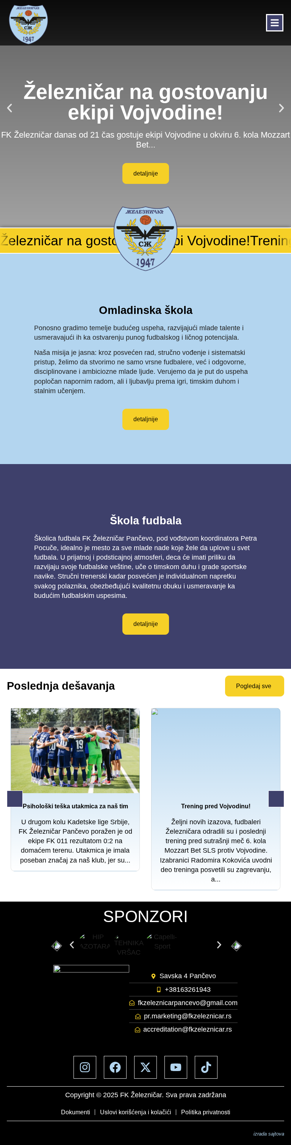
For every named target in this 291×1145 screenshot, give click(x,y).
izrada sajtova (268, 1134)
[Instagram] (85, 1067)
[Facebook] (115, 1067)
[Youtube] (175, 1067)
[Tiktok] (206, 1067)
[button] (9, 108)
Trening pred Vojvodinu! (215, 806)
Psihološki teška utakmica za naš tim (75, 806)
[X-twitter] (145, 1067)
